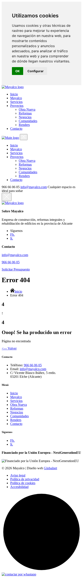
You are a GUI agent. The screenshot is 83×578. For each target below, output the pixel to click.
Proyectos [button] (16, 105)
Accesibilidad (19, 487)
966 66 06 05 (11, 262)
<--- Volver (9, 348)
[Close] (23, 137)
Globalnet (50, 468)
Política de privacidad (24, 479)
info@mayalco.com (33, 187)
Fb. (12, 234)
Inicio (18, 291)
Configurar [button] (35, 71)
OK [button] (17, 71)
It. (11, 238)
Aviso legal (17, 475)
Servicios (16, 401)
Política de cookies (22, 483)
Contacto (16, 424)
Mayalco (16, 397)
